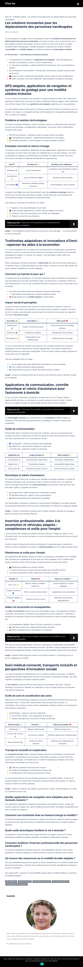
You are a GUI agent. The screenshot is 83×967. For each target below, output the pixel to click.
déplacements (11, 881)
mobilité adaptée (25, 881)
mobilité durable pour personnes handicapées (22, 351)
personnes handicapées (42, 881)
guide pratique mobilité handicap (54, 873)
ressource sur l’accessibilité (30, 873)
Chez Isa (10, 3)
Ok (42, 964)
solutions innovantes (60, 881)
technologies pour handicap (16, 884)
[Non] (80, 962)
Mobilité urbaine (20, 17)
